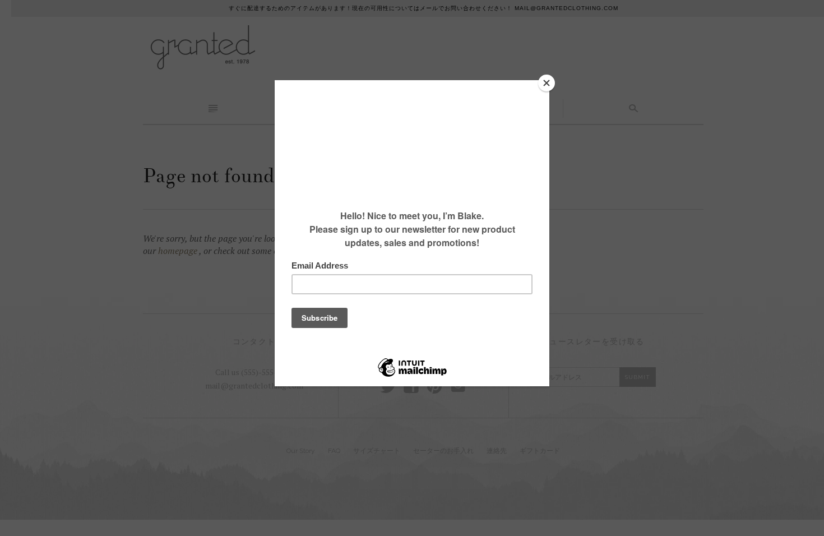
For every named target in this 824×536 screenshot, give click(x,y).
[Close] (546, 83)
